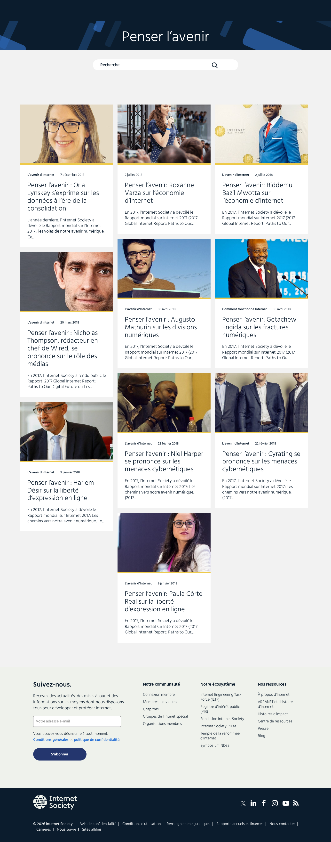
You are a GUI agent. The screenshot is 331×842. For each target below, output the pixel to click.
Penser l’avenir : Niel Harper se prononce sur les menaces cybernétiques (164, 440)
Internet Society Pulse (218, 726)
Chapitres (151, 709)
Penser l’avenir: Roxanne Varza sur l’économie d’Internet (164, 169)
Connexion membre (159, 695)
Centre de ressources (275, 721)
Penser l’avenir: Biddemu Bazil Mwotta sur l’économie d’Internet (261, 169)
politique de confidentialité (96, 740)
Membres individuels (160, 702)
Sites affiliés (92, 829)
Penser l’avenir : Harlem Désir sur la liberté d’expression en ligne (66, 467)
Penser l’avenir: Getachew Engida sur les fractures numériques (261, 303)
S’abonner (59, 754)
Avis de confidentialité (97, 824)
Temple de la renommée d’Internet (220, 736)
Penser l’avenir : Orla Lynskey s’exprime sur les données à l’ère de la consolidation (66, 176)
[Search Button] (215, 65)
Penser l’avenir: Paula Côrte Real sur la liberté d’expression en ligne (164, 578)
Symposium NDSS (214, 746)
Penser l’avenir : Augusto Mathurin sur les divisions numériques (164, 303)
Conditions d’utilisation (141, 824)
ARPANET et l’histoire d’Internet (275, 704)
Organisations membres (162, 724)
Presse (263, 729)
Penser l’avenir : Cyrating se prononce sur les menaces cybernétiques (261, 440)
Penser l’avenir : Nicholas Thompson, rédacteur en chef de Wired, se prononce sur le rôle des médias (66, 324)
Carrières (43, 829)
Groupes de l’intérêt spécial (165, 716)
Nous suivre (66, 829)
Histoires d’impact (273, 714)
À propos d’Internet (274, 695)
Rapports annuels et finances (239, 824)
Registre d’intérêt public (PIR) (220, 709)
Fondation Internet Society (222, 719)
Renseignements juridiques (188, 824)
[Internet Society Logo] (55, 802)
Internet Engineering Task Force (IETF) (220, 697)
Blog (261, 736)
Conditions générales (51, 740)
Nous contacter (282, 824)
